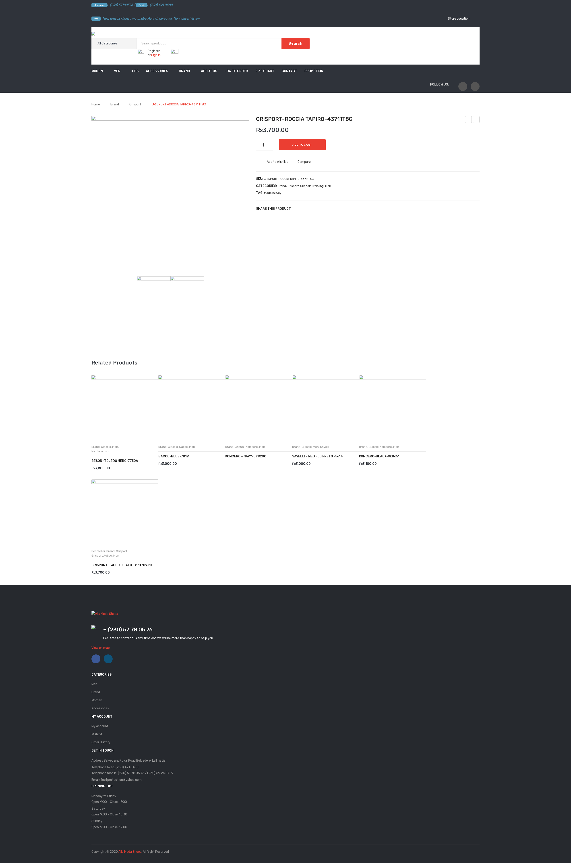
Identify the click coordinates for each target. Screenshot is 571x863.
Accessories (157, 71)
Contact (289, 71)
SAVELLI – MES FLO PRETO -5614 (317, 456)
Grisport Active (101, 555)
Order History (100, 742)
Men (117, 71)
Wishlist (96, 734)
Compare (304, 162)
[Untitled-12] (170, 195)
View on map (100, 648)
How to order (236, 71)
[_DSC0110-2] (187, 293)
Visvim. (195, 19)
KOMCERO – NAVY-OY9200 (245, 456)
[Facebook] (462, 86)
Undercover (163, 19)
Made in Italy (272, 193)
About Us (209, 71)
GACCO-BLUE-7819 (173, 456)
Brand (184, 71)
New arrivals (112, 19)
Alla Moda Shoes (129, 852)
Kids (135, 71)
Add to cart (302, 144)
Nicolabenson (100, 451)
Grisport (135, 104)
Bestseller (98, 551)
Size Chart (264, 71)
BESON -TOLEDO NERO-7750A (114, 461)
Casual (239, 446)
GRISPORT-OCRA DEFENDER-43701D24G (468, 120)
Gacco (183, 446)
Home (95, 104)
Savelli (324, 446)
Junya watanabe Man (137, 19)
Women (97, 71)
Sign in (156, 55)
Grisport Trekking (312, 186)
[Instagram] (475, 86)
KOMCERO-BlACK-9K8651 (379, 456)
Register (154, 51)
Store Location (458, 19)
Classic (106, 446)
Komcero (252, 446)
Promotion (313, 71)
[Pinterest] (309, 208)
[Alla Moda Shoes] (104, 35)
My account (99, 726)
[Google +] (316, 208)
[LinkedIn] (323, 208)
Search (295, 43)
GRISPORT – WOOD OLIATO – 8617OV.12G (122, 565)
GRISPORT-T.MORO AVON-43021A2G (476, 120)
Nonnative (181, 19)
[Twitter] (303, 208)
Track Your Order (457, 32)
